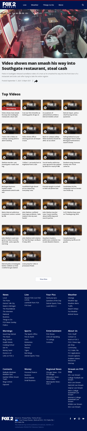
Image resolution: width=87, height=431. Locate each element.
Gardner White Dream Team (11, 378)
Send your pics (51, 298)
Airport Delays (73, 309)
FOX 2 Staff (72, 334)
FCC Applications (74, 353)
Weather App (72, 301)
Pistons (27, 348)
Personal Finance (30, 372)
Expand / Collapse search (83, 5)
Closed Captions (74, 356)
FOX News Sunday (9, 322)
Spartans (27, 345)
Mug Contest (7, 339)
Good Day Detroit (9, 334)
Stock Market (29, 378)
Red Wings (28, 353)
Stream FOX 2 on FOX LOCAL (32, 299)
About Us (72, 330)
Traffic (70, 306)
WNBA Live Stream (75, 404)
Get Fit (5, 348)
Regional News (53, 369)
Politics (5, 325)
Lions (26, 339)
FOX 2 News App (74, 342)
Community (72, 348)
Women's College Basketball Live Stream (74, 399)
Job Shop (71, 345)
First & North (29, 337)
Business (6, 317)
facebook (70, 418)
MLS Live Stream (74, 407)
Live (26, 294)
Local (5, 298)
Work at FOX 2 (73, 339)
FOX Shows (50, 334)
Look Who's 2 (51, 306)
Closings (71, 298)
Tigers (26, 350)
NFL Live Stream (74, 375)
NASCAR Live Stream (75, 385)
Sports (27, 330)
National (6, 314)
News (5, 294)
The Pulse (6, 301)
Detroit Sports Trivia (53, 303)
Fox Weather (72, 311)
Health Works (8, 342)
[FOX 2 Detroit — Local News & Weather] (10, 5)
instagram (79, 418)
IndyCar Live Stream (75, 388)
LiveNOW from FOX (31, 303)
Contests (49, 342)
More (61, 5)
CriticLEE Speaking (53, 337)
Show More (43, 279)
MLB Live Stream (74, 382)
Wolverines (28, 342)
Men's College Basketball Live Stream (73, 393)
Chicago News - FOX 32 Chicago (53, 373)
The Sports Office (30, 334)
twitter (75, 418)
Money (27, 369)
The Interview (8, 311)
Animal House (73, 314)
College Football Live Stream (75, 379)
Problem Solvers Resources (74, 359)
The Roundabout (9, 309)
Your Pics (51, 294)
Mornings (7, 330)
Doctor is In (7, 353)
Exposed (6, 384)
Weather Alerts (73, 303)
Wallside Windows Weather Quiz (9, 373)
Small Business (29, 380)
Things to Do (7, 320)
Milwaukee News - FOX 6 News (53, 378)
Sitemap (71, 363)
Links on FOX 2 (8, 356)
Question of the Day (53, 301)
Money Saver (7, 350)
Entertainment (53, 330)
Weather (72, 294)
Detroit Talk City (9, 303)
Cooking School (8, 345)
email (83, 418)
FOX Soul (27, 305)
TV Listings (50, 339)
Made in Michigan (9, 306)
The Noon (6, 337)
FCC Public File (73, 350)
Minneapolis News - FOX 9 (53, 383)
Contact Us (72, 337)
